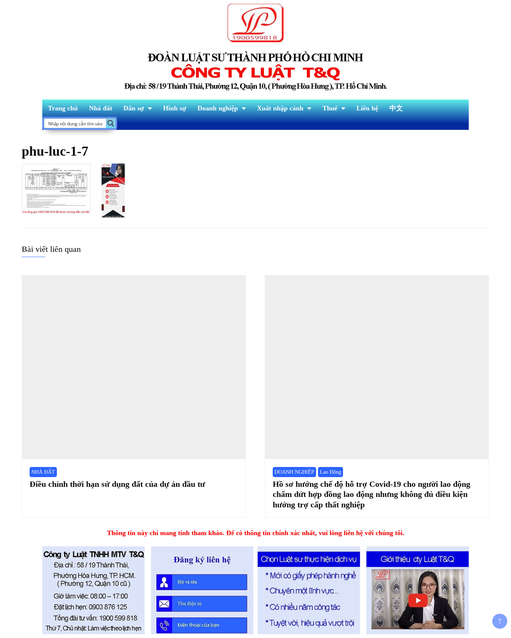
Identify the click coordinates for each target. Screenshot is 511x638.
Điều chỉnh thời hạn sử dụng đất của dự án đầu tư (117, 484)
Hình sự (174, 108)
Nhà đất (100, 108)
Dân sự (133, 108)
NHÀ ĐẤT (43, 472)
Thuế (329, 108)
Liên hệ (367, 108)
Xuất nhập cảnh (280, 108)
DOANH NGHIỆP (294, 472)
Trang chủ (63, 108)
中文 (396, 108)
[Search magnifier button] (110, 123)
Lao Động (330, 472)
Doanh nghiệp (218, 108)
